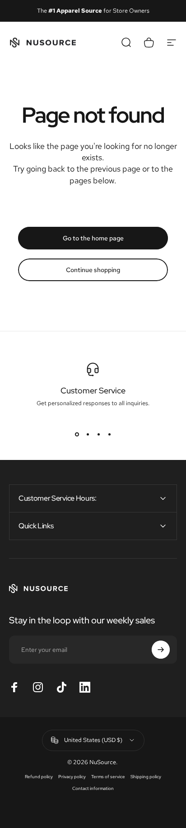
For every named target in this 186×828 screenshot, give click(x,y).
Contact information (93, 788)
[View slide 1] (76, 434)
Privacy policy (72, 776)
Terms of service (108, 776)
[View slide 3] (98, 434)
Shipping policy (145, 776)
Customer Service (93, 390)
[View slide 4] (109, 434)
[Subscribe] (161, 650)
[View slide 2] (87, 434)
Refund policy (39, 776)
